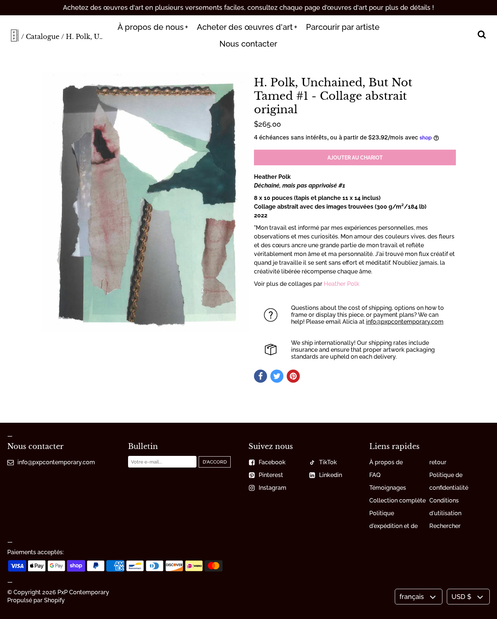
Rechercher (445, 526)
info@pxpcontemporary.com (405, 321)
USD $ (461, 596)
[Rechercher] (481, 35)
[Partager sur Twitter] (276, 376)
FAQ (375, 475)
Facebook (272, 462)
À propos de (386, 462)
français (411, 596)
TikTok (328, 462)
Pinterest (271, 475)
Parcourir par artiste (342, 27)
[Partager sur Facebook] (260, 376)
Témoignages (387, 487)
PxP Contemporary (83, 592)
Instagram (272, 487)
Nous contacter (248, 43)
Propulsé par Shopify (36, 600)
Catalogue (42, 37)
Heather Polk (341, 283)
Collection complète (397, 500)
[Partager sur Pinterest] (293, 376)
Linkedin (330, 475)
